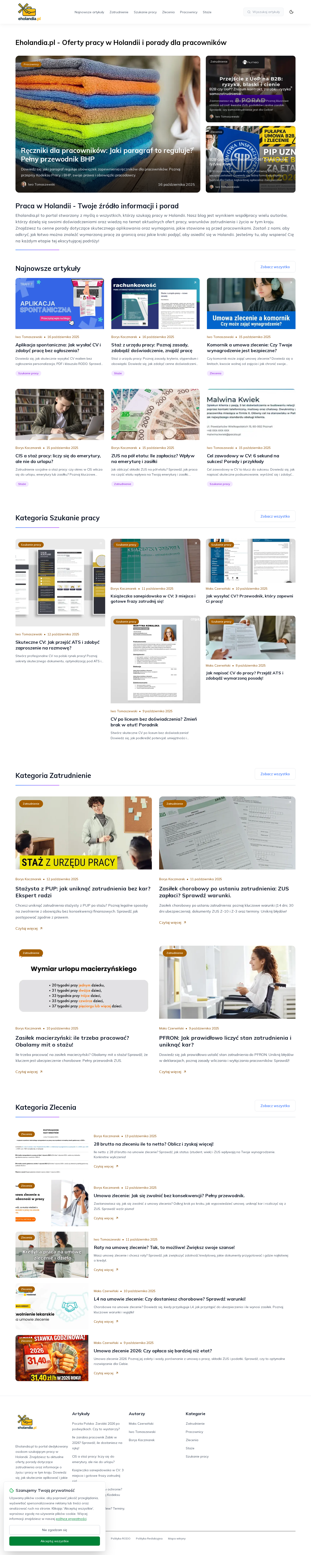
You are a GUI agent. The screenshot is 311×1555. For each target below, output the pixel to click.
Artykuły (81, 1413)
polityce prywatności (71, 1519)
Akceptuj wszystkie (55, 1541)
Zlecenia (168, 12)
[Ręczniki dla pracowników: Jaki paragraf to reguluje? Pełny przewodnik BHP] (107, 124)
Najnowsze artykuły (89, 12)
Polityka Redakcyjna (149, 1538)
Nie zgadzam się (54, 1530)
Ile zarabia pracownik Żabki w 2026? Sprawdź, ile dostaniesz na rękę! (97, 1442)
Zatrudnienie (119, 12)
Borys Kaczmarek (124, 337)
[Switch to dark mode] (291, 12)
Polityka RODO (120, 1538)
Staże (207, 12)
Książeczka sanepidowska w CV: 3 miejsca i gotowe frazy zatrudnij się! (98, 1475)
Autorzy (137, 1413)
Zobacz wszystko (275, 266)
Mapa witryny (177, 1538)
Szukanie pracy (145, 12)
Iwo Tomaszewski (28, 337)
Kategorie (195, 1413)
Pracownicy (188, 12)
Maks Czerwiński (218, 588)
